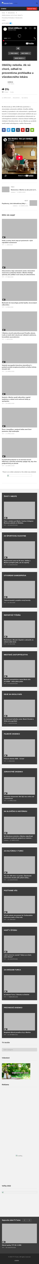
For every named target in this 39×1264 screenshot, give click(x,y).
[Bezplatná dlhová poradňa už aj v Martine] (19, 1021)
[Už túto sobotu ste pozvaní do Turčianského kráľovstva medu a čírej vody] (19, 904)
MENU (4, 8)
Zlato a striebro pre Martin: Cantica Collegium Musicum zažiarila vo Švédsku (18, 522)
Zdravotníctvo (16, 97)
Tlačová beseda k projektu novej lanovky (17, 600)
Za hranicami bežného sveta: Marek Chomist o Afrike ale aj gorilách (19, 720)
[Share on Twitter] (8, 130)
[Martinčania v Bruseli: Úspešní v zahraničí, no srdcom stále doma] (19, 629)
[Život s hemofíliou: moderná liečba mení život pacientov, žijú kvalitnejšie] (19, 417)
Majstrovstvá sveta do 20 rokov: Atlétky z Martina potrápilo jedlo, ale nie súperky (17, 561)
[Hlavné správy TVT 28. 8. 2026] (19, 1233)
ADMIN (16, 1260)
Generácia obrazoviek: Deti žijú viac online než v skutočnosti (19, 797)
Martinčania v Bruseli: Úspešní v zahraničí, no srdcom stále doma (19, 640)
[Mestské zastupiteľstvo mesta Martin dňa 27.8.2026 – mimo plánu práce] (19, 669)
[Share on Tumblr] (18, 130)
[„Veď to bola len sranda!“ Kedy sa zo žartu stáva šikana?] (19, 944)
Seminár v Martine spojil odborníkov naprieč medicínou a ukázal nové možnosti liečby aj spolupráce (16, 399)
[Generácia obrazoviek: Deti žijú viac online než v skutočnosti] (19, 786)
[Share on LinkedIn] (13, 130)
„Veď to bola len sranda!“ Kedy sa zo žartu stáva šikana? (17, 956)
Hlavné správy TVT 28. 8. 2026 (11, 1245)
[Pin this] (23, 130)
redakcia (10, 82)
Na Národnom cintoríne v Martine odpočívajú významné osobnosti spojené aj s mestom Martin (18, 837)
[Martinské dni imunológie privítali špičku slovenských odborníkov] (19, 291)
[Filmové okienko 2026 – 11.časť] (19, 748)
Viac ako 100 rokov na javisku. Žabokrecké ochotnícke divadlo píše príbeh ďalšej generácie (17, 876)
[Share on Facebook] (4, 130)
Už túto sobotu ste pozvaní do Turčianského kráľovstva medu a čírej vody (18, 916)
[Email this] (32, 130)
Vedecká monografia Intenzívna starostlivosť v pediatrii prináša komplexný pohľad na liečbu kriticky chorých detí (19, 367)
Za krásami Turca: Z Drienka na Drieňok (16, 994)
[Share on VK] (27, 130)
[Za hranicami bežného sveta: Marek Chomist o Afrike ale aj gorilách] (19, 708)
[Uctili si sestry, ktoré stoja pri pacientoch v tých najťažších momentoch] (19, 229)
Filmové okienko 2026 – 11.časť (14, 758)
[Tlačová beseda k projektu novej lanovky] (19, 589)
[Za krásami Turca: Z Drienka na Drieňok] (19, 984)
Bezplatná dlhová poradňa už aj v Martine (17, 1032)
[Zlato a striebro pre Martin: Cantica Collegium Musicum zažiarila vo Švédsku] (19, 510)
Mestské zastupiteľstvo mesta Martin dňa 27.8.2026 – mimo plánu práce (17, 680)
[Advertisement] (19, 1108)
